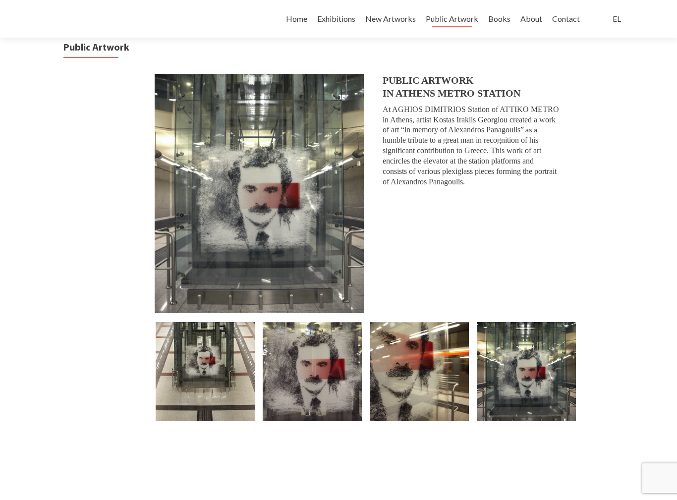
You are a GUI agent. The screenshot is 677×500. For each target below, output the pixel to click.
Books (499, 18)
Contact (566, 18)
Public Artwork (452, 18)
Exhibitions (336, 18)
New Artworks (390, 18)
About (531, 18)
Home (296, 18)
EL (617, 18)
